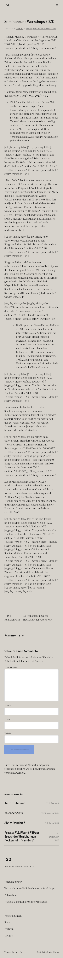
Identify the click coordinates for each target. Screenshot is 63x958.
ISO (7, 5)
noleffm (19, 28)
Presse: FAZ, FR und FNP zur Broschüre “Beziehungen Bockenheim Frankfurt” (21, 836)
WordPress (54, 951)
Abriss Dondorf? (14, 823)
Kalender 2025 (13, 813)
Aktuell (29, 28)
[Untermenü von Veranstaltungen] (23, 881)
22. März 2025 (52, 803)
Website (7, 733)
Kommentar (10, 667)
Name (7, 705)
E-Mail (8, 719)
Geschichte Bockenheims (44, 28)
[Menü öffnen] (57, 5)
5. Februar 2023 (52, 822)
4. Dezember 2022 (54, 837)
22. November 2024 (50, 813)
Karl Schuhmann (14, 803)
